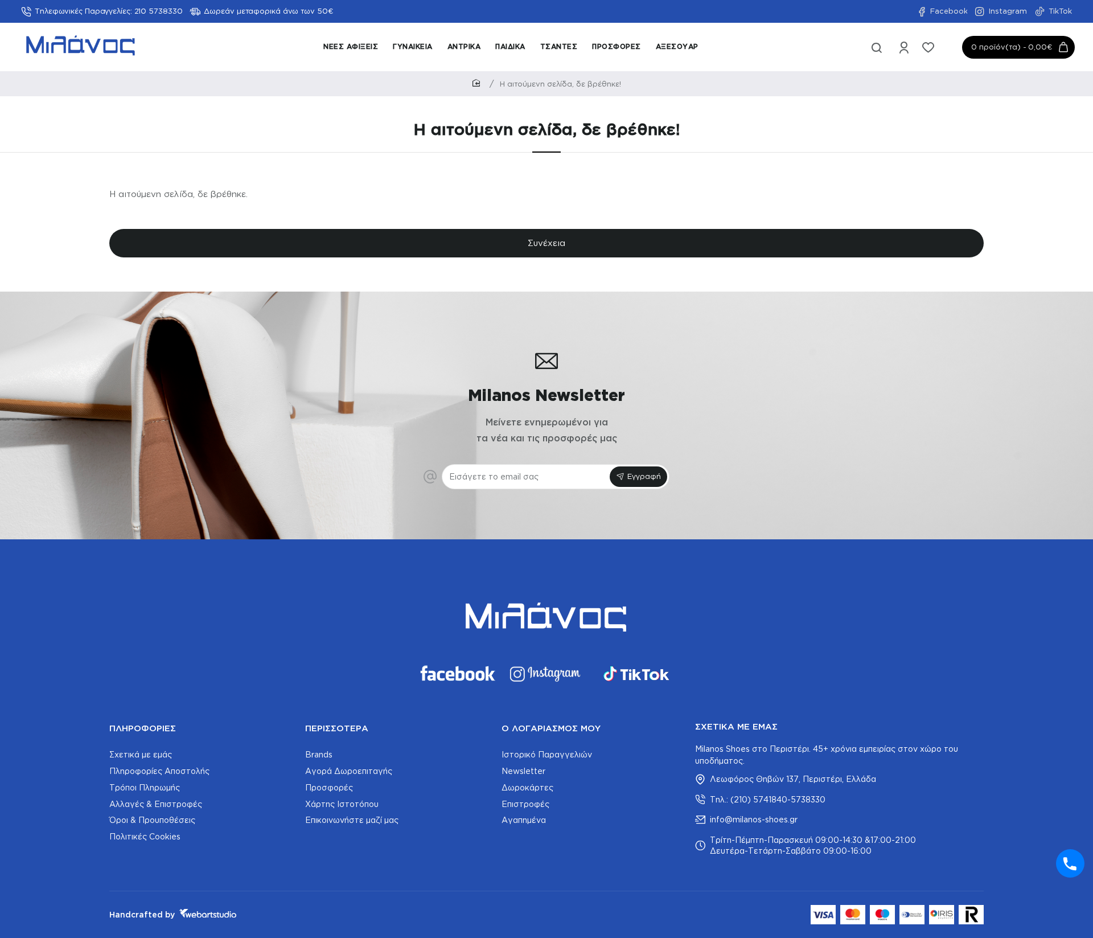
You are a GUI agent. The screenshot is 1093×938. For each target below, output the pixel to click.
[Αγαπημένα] (929, 47)
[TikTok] (636, 673)
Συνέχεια (546, 243)
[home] (478, 83)
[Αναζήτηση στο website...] (876, 47)
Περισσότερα (336, 728)
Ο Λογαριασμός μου (551, 728)
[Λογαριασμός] (905, 47)
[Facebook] (456, 673)
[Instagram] (546, 673)
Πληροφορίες (142, 728)
